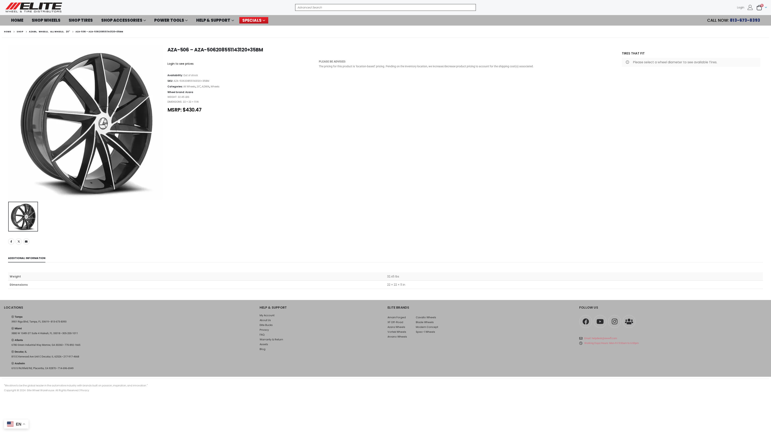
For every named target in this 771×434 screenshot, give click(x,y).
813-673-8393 (58, 321)
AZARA (205, 86)
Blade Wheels (425, 322)
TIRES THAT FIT (633, 53)
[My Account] (750, 7)
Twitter (18, 241)
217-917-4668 (71, 356)
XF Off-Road (395, 322)
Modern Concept (427, 327)
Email (26, 241)
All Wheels (189, 86)
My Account (267, 315)
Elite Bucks (266, 325)
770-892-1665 (72, 344)
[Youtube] (600, 321)
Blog (262, 349)
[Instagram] (614, 321)
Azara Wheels (396, 327)
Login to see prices (180, 64)
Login (740, 7)
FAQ (262, 334)
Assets (264, 344)
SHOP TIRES (81, 20)
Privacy (264, 330)
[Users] (629, 321)
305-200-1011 (70, 333)
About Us (265, 320)
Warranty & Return (271, 339)
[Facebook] (585, 321)
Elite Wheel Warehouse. (41, 390)
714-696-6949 (65, 368)
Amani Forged (397, 317)
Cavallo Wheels (426, 317)
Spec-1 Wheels (425, 332)
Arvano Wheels (397, 336)
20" (199, 86)
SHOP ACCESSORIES (121, 20)
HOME (17, 20)
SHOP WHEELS (46, 20)
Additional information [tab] (26, 258)
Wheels (215, 86)
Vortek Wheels (397, 332)
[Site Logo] (34, 7)
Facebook (11, 241)
